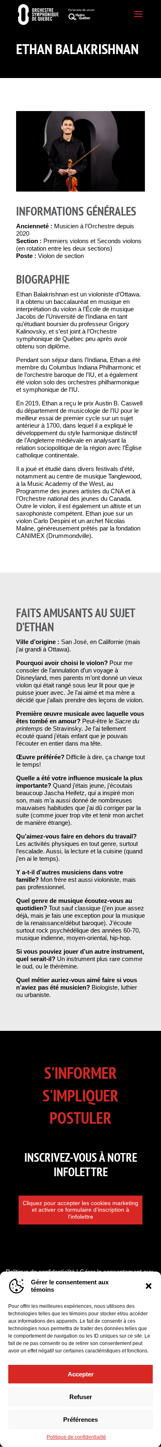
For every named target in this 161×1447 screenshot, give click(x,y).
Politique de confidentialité (76, 1437)
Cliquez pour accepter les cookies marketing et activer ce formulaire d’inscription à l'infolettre (80, 1210)
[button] (148, 1286)
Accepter (81, 1374)
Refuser (80, 1396)
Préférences (80, 1419)
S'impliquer (80, 1095)
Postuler (80, 1117)
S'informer (80, 1072)
